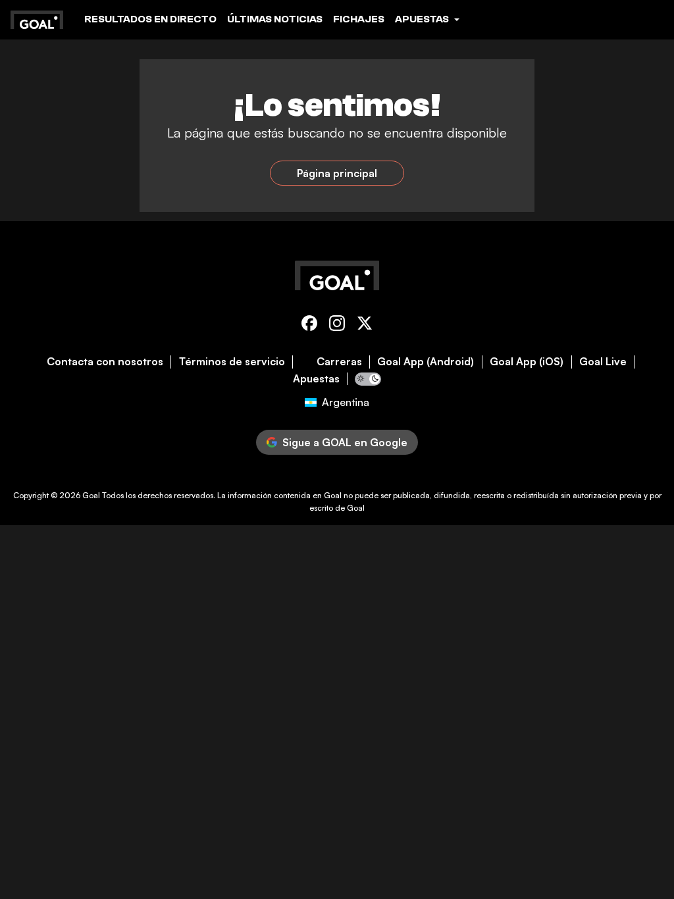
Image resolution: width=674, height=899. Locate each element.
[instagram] (337, 325)
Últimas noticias (275, 19)
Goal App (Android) (425, 361)
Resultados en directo (150, 19)
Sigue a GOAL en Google (344, 442)
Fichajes (358, 19)
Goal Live (603, 361)
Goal (91, 495)
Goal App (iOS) (526, 361)
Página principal (337, 173)
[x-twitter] (364, 325)
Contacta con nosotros (105, 361)
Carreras (339, 361)
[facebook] (309, 325)
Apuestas (316, 378)
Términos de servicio (232, 361)
